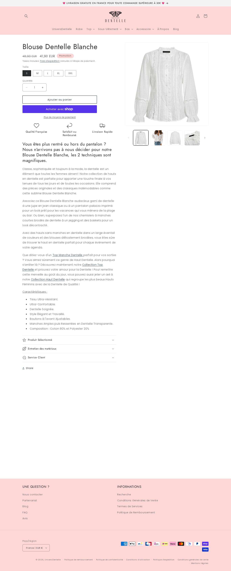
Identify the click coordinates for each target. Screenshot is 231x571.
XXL (70, 73)
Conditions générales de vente (193, 559)
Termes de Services (130, 506)
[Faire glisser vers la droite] (205, 137)
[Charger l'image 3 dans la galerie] (175, 137)
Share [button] (29, 368)
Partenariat (29, 500)
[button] (26, 16)
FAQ (25, 512)
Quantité (27, 80)
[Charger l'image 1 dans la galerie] (140, 137)
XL (58, 73)
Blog (25, 506)
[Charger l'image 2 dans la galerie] (158, 137)
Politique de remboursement (78, 559)
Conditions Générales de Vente (137, 500)
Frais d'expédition (50, 61)
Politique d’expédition (164, 559)
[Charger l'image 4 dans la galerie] (192, 137)
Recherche (124, 494)
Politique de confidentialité (109, 559)
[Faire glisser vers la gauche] (128, 137)
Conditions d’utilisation (138, 559)
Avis (25, 518)
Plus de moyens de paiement (60, 117)
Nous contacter (32, 494)
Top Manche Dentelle (68, 255)
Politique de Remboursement (136, 512)
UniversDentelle (53, 559)
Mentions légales (200, 563)
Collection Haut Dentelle (48, 279)
